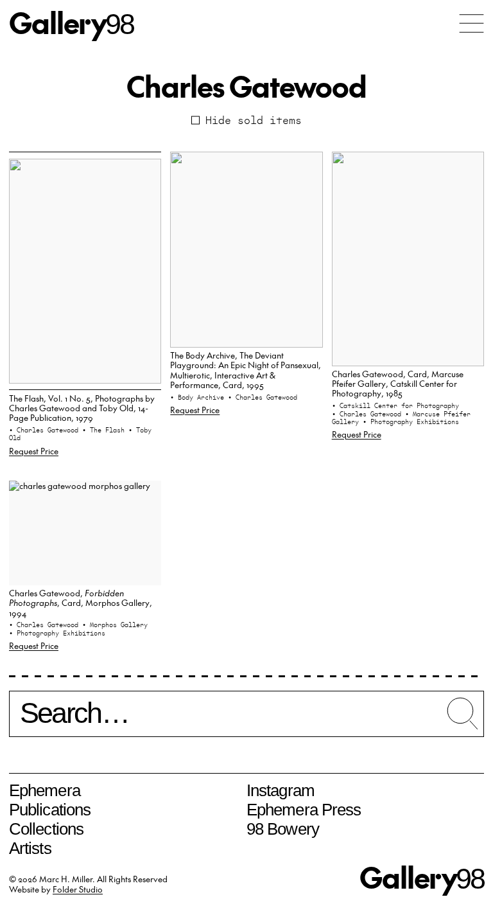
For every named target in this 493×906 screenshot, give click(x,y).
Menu (471, 23)
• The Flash (105, 429)
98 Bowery (282, 829)
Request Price (33, 450)
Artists (30, 848)
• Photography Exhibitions (411, 421)
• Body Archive (199, 397)
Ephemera (44, 790)
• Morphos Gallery (115, 624)
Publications (50, 810)
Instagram (280, 790)
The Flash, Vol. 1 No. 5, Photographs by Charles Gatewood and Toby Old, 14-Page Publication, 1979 (82, 408)
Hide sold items (253, 120)
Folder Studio (78, 889)
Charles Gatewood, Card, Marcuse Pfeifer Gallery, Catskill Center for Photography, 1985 (397, 383)
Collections (46, 829)
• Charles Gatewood (45, 429)
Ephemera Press (303, 810)
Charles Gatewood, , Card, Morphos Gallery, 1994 (80, 602)
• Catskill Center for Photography (395, 405)
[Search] (246, 719)
